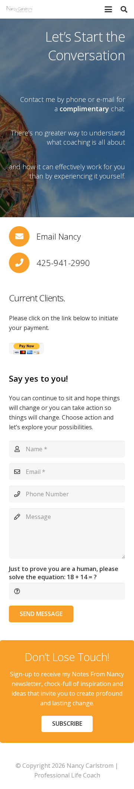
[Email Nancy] (22, 236)
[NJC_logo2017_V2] (19, 9)
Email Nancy (58, 236)
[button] (108, 9)
